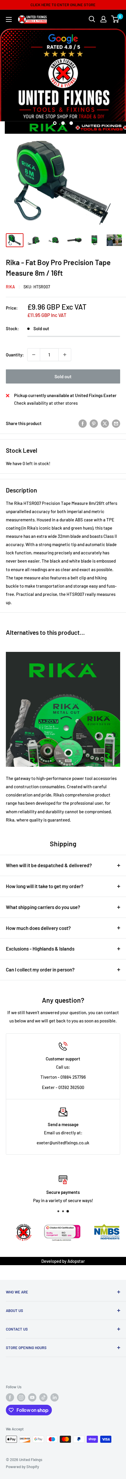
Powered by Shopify (22, 1466)
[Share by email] (116, 423)
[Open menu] (9, 19)
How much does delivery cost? (38, 928)
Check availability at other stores (46, 403)
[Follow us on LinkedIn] (54, 1397)
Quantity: (15, 354)
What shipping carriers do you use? (43, 907)
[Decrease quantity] (34, 354)
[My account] (103, 19)
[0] (115, 19)
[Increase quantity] (65, 354)
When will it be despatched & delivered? (49, 865)
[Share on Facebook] (83, 423)
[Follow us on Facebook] (10, 1397)
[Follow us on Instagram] (21, 1397)
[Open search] (92, 19)
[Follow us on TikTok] (43, 1397)
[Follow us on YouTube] (32, 1397)
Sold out (63, 376)
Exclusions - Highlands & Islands (40, 948)
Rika (10, 286)
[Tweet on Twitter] (105, 423)
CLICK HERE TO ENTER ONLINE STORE (63, 4)
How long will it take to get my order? (45, 886)
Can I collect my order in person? (40, 969)
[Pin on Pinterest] (94, 423)
